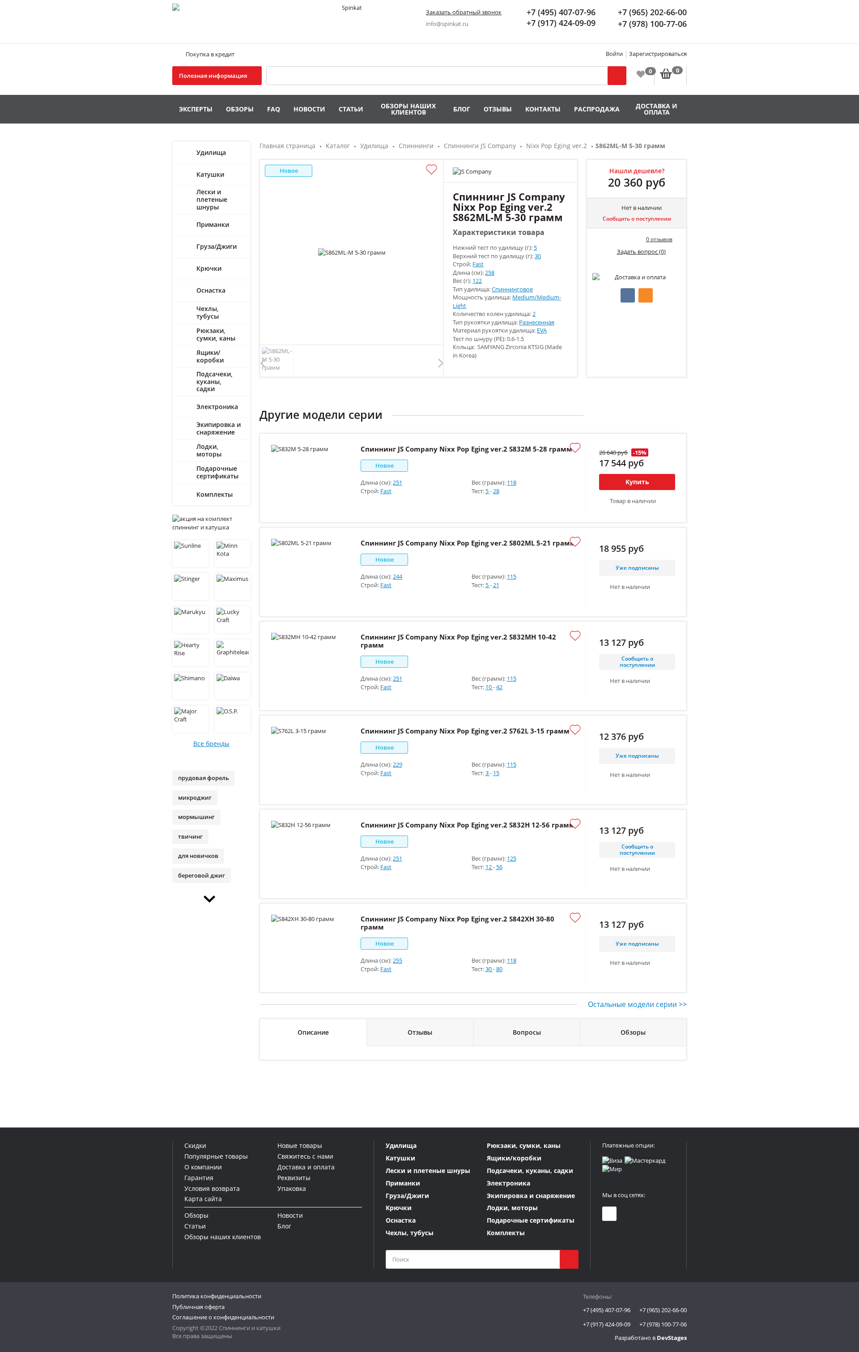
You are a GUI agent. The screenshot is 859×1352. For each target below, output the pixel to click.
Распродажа (597, 109)
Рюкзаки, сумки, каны (215, 334)
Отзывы (498, 109)
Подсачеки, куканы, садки (214, 381)
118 (511, 482)
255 (397, 960)
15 (496, 773)
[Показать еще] (211, 899)
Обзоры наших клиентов (408, 109)
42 (499, 687)
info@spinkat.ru (447, 24)
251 (397, 482)
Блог (461, 109)
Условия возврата (212, 1188)
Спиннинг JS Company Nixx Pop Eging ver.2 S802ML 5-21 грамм (468, 543)
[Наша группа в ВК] (609, 1214)
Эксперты (196, 109)
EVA (542, 330)
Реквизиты (293, 1177)
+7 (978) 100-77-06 (663, 1324)
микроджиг (195, 797)
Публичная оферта (198, 1307)
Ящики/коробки (210, 356)
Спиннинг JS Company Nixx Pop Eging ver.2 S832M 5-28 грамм (466, 449)
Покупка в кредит (210, 54)
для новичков (198, 856)
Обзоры (240, 109)
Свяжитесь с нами (305, 1156)
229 (397, 764)
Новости (309, 109)
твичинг (190, 836)
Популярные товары (216, 1156)
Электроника (217, 406)
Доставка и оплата (656, 109)
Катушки (210, 174)
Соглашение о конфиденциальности (223, 1317)
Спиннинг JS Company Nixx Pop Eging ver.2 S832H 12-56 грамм (468, 825)
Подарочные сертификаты (217, 472)
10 (489, 687)
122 (477, 281)
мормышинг (196, 817)
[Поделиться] (628, 295)
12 (489, 867)
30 (538, 256)
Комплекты (214, 494)
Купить (637, 482)
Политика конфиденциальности (216, 1296)
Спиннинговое (512, 289)
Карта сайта (203, 1198)
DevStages (672, 1338)
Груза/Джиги (216, 246)
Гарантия (198, 1177)
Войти (614, 54)
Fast (478, 264)
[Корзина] (670, 75)
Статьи (351, 109)
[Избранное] (640, 74)
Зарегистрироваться (658, 54)
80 (499, 969)
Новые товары (299, 1145)
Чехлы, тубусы (207, 312)
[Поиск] (617, 75)
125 (511, 858)
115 (511, 576)
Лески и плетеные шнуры (211, 199)
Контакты (543, 109)
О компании (203, 1167)
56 (499, 867)
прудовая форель (203, 778)
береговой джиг (201, 875)
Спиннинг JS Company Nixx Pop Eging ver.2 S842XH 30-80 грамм (457, 923)
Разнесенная (536, 322)
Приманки (212, 224)
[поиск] (569, 1259)
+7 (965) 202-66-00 (663, 1310)
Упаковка (291, 1188)
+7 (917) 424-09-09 (606, 1324)
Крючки (208, 268)
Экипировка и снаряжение (218, 428)
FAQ (273, 109)
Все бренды (211, 743)
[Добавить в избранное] (431, 170)
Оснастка (210, 290)
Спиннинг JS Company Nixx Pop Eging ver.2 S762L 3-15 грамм (465, 731)
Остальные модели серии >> (637, 1004)
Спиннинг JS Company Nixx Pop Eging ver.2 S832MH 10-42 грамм (458, 641)
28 (496, 491)
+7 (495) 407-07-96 (606, 1310)
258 (489, 273)
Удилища (211, 152)
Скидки (195, 1145)
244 (397, 576)
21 (496, 585)
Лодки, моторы (208, 450)
